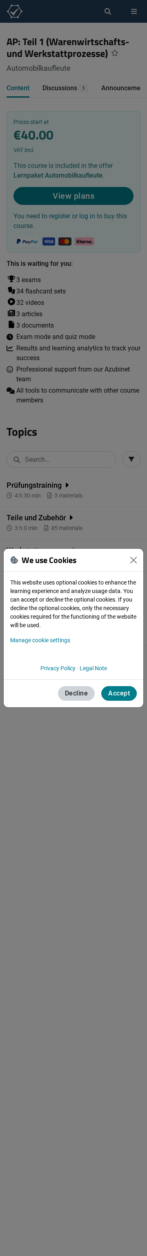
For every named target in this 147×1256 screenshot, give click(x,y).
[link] (58, 668)
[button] (133, 560)
